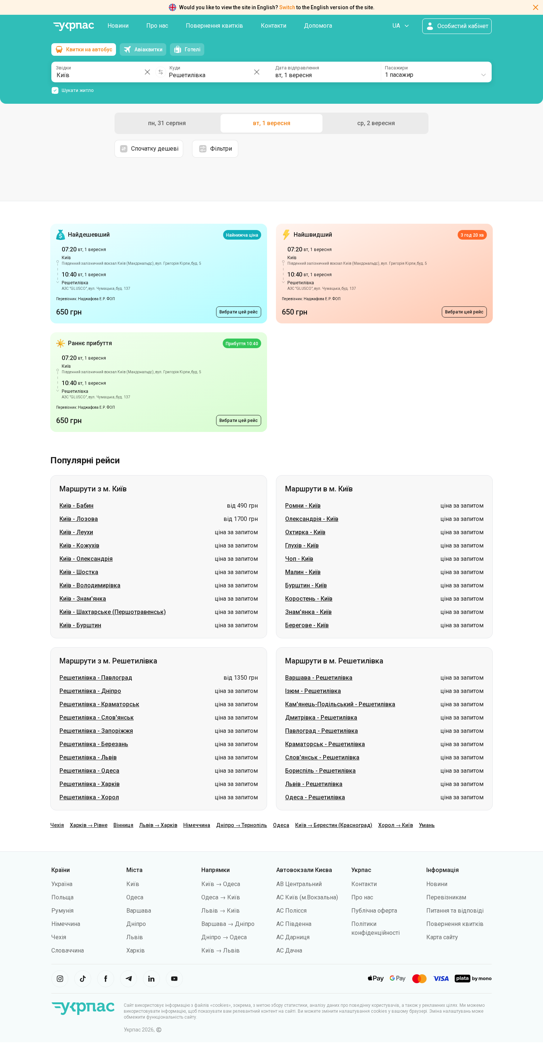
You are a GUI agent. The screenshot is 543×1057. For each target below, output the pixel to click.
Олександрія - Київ (311, 518)
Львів (134, 937)
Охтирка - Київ (305, 532)
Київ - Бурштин (80, 625)
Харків (135, 950)
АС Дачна (289, 950)
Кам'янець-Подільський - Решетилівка (340, 704)
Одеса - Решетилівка (315, 797)
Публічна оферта (374, 910)
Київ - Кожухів (79, 545)
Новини (118, 25)
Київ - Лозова (78, 518)
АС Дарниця (293, 937)
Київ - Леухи (76, 532)
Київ (132, 884)
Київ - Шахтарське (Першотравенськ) (112, 611)
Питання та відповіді (455, 910)
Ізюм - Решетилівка (313, 690)
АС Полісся (291, 910)
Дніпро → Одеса (224, 937)
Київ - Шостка (78, 572)
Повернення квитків (214, 25)
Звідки (63, 67)
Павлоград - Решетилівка (321, 730)
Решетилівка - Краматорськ (99, 704)
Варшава (138, 910)
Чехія (57, 825)
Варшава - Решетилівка (318, 677)
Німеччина (196, 825)
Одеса (281, 825)
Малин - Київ (303, 572)
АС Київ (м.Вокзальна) (307, 897)
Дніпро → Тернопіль (241, 825)
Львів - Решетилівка (313, 783)
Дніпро (136, 923)
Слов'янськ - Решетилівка (322, 757)
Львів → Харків (158, 825)
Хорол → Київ (395, 825)
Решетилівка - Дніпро (90, 690)
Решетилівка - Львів (88, 757)
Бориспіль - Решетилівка (320, 770)
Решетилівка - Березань (93, 744)
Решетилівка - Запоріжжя (96, 730)
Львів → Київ (220, 910)
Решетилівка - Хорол (89, 797)
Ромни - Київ (303, 505)
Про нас (157, 25)
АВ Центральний (299, 884)
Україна (61, 884)
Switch (287, 7)
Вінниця (123, 825)
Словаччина (67, 950)
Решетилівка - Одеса (89, 770)
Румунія (62, 910)
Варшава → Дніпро (228, 923)
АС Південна (293, 923)
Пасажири (396, 67)
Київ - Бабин (76, 505)
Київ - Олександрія (86, 558)
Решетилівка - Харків (89, 783)
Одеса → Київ (220, 897)
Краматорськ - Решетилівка (325, 744)
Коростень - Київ (308, 598)
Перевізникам (446, 897)
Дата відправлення (297, 67)
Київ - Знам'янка (82, 598)
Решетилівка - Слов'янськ (96, 717)
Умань (427, 825)
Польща (62, 897)
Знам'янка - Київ (308, 611)
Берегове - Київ (307, 625)
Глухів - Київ (302, 545)
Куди (175, 67)
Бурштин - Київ (306, 585)
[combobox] (436, 72)
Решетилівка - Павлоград (95, 677)
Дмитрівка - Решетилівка (321, 717)
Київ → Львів (220, 950)
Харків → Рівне (88, 825)
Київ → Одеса (220, 884)
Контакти (273, 25)
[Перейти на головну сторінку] (73, 27)
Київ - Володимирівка (89, 585)
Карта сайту (442, 937)
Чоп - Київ (299, 558)
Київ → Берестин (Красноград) (333, 825)
